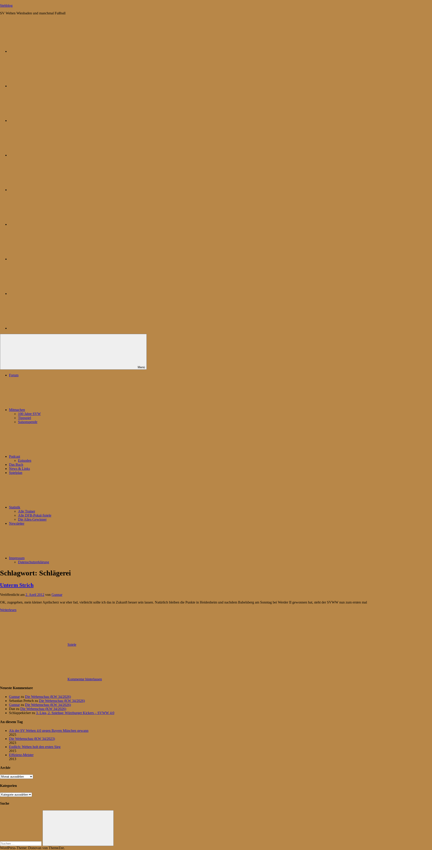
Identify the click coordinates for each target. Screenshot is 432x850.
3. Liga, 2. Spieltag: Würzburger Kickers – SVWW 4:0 (75, 713)
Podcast (14, 456)
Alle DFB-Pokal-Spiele (34, 515)
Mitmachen (17, 410)
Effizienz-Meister (21, 755)
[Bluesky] (42, 51)
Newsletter (16, 523)
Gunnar (57, 595)
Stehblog (6, 5)
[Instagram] (42, 190)
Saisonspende (27, 422)
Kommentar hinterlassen (85, 679)
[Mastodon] (42, 86)
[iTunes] (42, 259)
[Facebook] (42, 224)
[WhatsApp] (42, 120)
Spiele (72, 644)
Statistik (14, 507)
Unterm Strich (17, 585)
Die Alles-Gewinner (32, 519)
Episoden (24, 460)
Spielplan (15, 473)
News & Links (19, 468)
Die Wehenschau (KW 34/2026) (48, 697)
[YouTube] (42, 328)
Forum (13, 375)
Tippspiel (24, 418)
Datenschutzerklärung (33, 562)
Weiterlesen (8, 610)
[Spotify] (42, 293)
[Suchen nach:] (21, 843)
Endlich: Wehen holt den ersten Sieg (35, 747)
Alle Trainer (26, 511)
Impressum (17, 558)
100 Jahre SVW (29, 414)
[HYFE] (42, 155)
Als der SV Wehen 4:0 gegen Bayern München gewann (48, 730)
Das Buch (16, 464)
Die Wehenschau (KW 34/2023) (32, 739)
